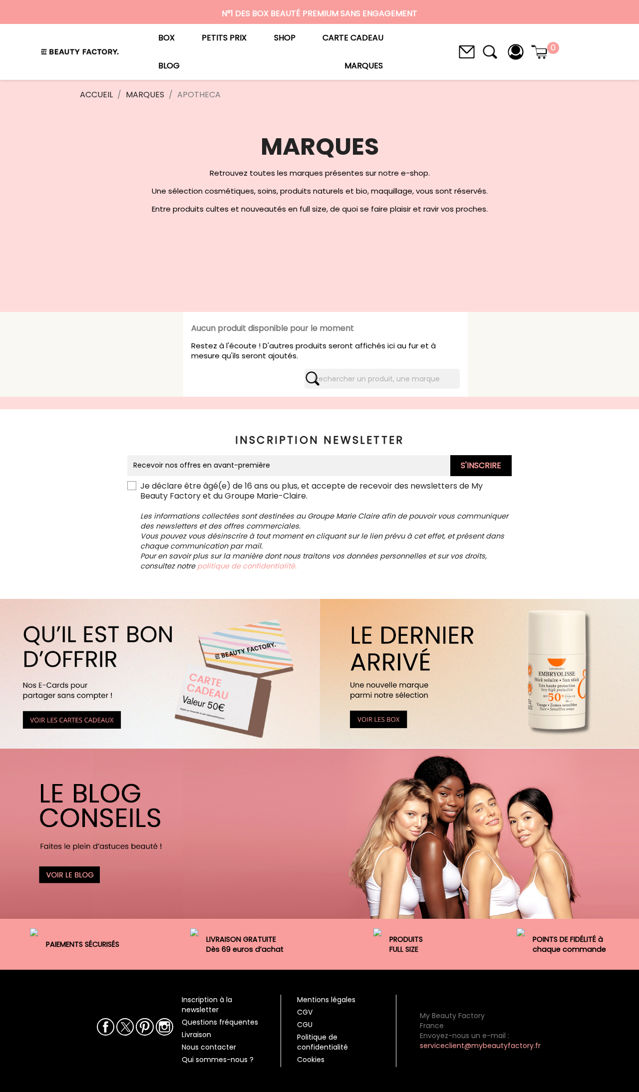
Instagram (164, 1027)
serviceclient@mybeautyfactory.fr (480, 1046)
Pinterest (144, 1027)
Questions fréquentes (220, 1022)
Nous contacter (209, 1047)
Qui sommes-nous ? (218, 1060)
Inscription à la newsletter (207, 1005)
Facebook (105, 1027)
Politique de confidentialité (322, 1042)
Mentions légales (326, 1000)
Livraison (196, 1035)
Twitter (125, 1027)
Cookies (310, 1060)
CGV (305, 1012)
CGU (305, 1025)
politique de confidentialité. (247, 566)
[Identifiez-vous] (516, 51)
